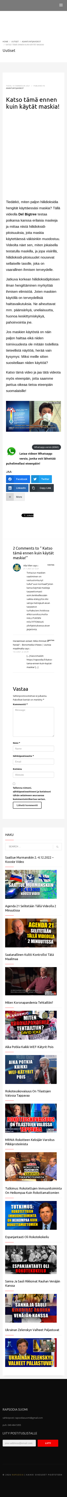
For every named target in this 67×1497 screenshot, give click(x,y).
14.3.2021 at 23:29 (21, 652)
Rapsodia (18, 1475)
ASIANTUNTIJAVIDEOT (15, 88)
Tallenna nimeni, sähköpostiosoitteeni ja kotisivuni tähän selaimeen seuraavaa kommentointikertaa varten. (32, 793)
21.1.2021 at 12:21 (31, 568)
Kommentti (20, 704)
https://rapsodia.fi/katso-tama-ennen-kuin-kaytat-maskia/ (39, 663)
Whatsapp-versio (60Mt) (46, 447)
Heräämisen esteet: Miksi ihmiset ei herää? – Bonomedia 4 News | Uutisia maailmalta (32, 644)
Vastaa (50, 565)
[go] (57, 846)
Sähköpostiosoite (23, 755)
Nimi (16, 742)
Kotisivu (17, 768)
